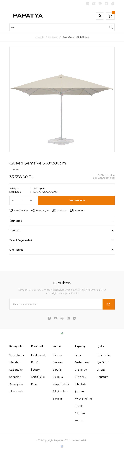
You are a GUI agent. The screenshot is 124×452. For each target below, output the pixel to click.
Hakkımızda (38, 355)
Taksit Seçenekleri (20, 240)
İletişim (36, 369)
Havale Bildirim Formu (80, 413)
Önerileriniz (16, 249)
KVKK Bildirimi (84, 398)
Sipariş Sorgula (58, 373)
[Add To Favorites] (18, 210)
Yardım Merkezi (58, 359)
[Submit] (109, 304)
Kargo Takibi (61, 384)
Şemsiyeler (39, 188)
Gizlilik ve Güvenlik (81, 373)
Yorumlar (14, 230)
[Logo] (27, 16)
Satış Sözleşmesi (82, 359)
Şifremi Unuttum (102, 373)
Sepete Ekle (77, 200)
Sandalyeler (16, 355)
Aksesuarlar (17, 391)
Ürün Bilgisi (16, 220)
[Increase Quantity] (31, 200)
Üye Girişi (102, 362)
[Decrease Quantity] (13, 200)
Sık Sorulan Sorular (60, 395)
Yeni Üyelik (103, 355)
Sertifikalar (38, 376)
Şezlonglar (16, 369)
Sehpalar (15, 376)
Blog (34, 384)
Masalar (14, 362)
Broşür (35, 362)
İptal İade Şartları (80, 388)
